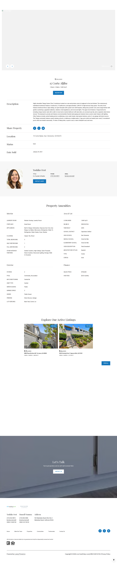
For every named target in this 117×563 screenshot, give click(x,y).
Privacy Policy (105, 554)
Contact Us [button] (58, 471)
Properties (29, 531)
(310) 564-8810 (55, 176)
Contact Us (62, 531)
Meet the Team (18, 531)
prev (8, 66)
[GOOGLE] (108, 530)
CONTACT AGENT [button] (39, 181)
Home (8, 531)
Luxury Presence (20, 554)
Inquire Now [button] (58, 93)
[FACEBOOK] (100, 530)
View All (105, 363)
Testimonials (51, 531)
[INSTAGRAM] (104, 530)
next (12, 66)
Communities (40, 531)
